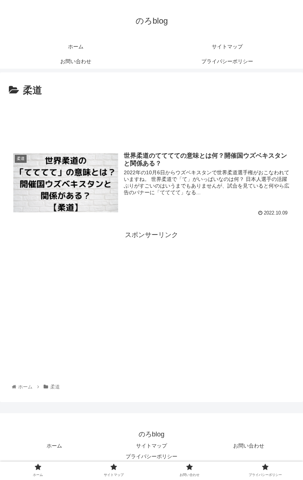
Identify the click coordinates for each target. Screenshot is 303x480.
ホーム (54, 446)
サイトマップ (151, 446)
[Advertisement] (151, 119)
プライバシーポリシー (151, 456)
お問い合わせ (248, 446)
